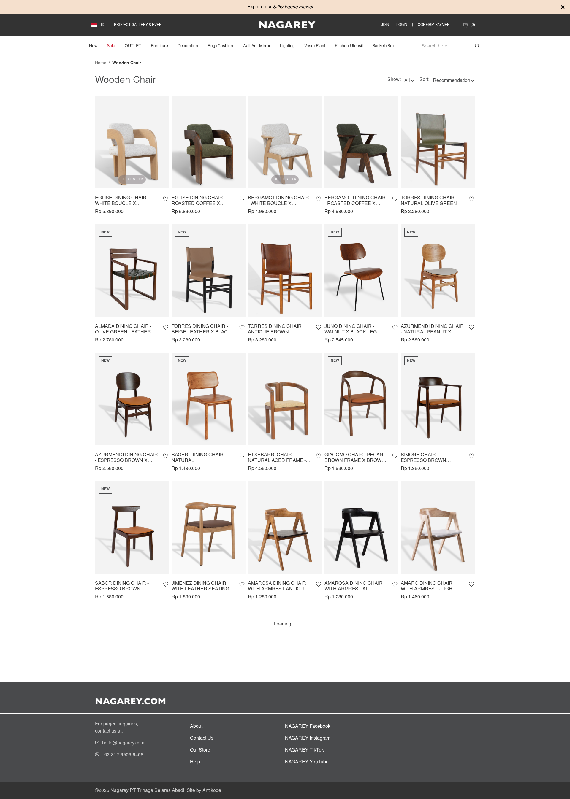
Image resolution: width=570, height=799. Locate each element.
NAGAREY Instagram (307, 738)
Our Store (200, 750)
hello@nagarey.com (123, 743)
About (196, 726)
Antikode (211, 790)
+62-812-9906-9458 (122, 755)
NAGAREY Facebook (307, 726)
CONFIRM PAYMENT (435, 25)
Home (100, 63)
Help (195, 762)
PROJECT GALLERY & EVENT (139, 25)
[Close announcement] (563, 7)
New (93, 46)
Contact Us (201, 738)
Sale (111, 46)
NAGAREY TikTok (304, 750)
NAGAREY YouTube (307, 762)
